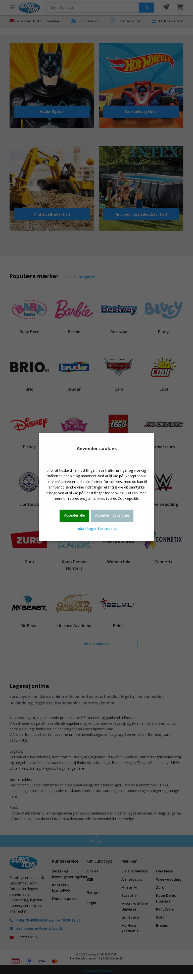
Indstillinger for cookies (96, 528)
